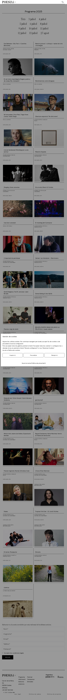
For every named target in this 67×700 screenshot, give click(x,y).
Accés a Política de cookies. (11, 350)
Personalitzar (33, 355)
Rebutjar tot (54, 355)
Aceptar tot (13, 355)
